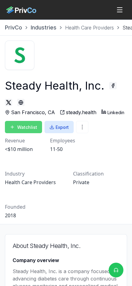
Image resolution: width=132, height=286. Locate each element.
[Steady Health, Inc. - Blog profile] (21, 102)
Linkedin (115, 112)
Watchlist (27, 127)
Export (62, 127)
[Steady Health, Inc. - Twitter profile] (8, 102)
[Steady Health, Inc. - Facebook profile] (113, 85)
